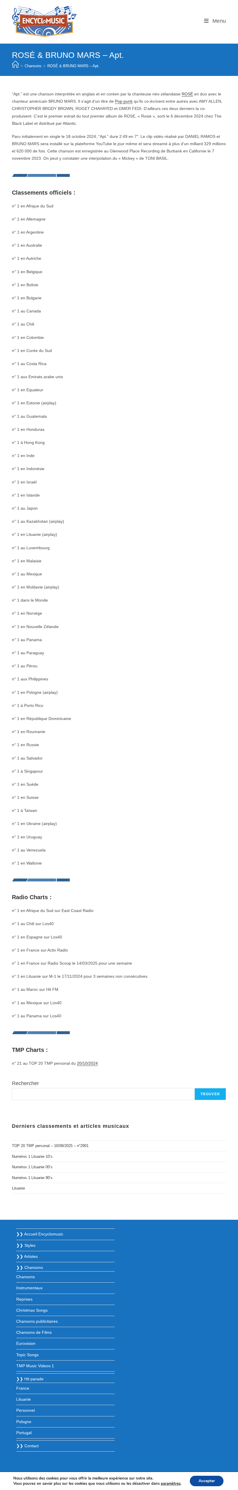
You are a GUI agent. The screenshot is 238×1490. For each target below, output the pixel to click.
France (22, 1388)
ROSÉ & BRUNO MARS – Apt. (73, 66)
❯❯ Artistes (27, 1256)
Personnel (25, 1410)
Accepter (207, 1481)
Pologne (23, 1421)
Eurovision (25, 1343)
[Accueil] (15, 66)
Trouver (210, 1094)
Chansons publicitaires (37, 1321)
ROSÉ (187, 94)
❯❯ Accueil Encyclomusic (39, 1234)
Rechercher (25, 1083)
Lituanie (18, 1188)
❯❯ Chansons (29, 1267)
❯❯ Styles (25, 1245)
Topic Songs (27, 1354)
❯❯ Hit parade (30, 1379)
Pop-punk (124, 101)
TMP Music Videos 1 (35, 1365)
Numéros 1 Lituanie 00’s (32, 1167)
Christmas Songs (32, 1310)
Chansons (25, 1276)
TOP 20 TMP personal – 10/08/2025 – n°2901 (50, 1146)
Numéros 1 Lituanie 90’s (32, 1178)
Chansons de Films (34, 1332)
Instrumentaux (29, 1287)
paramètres (171, 1483)
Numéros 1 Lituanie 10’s (32, 1156)
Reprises (24, 1299)
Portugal (24, 1432)
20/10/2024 (87, 1063)
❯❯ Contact (27, 1445)
